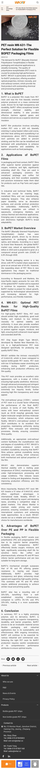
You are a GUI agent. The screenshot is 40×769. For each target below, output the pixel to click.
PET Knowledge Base (9, 9)
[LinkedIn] (9, 756)
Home (2, 8)
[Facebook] (3, 756)
